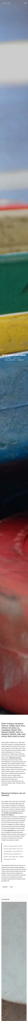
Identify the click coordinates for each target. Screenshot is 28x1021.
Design (6, 360)
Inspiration (5, 886)
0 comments (20, 360)
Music (11, 886)
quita (9, 358)
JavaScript (12, 360)
